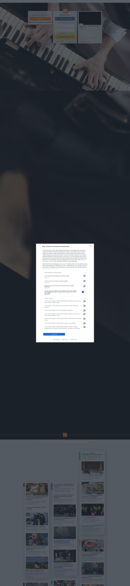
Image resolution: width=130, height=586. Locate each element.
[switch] (84, 276)
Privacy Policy (73, 339)
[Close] (91, 246)
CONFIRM (54, 334)
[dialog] (65, 293)
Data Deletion (56, 339)
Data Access (65, 339)
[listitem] (65, 272)
